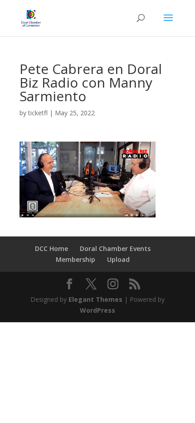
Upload (118, 259)
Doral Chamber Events (115, 248)
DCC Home (51, 248)
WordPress (97, 310)
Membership (75, 259)
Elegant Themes (95, 299)
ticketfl (38, 112)
